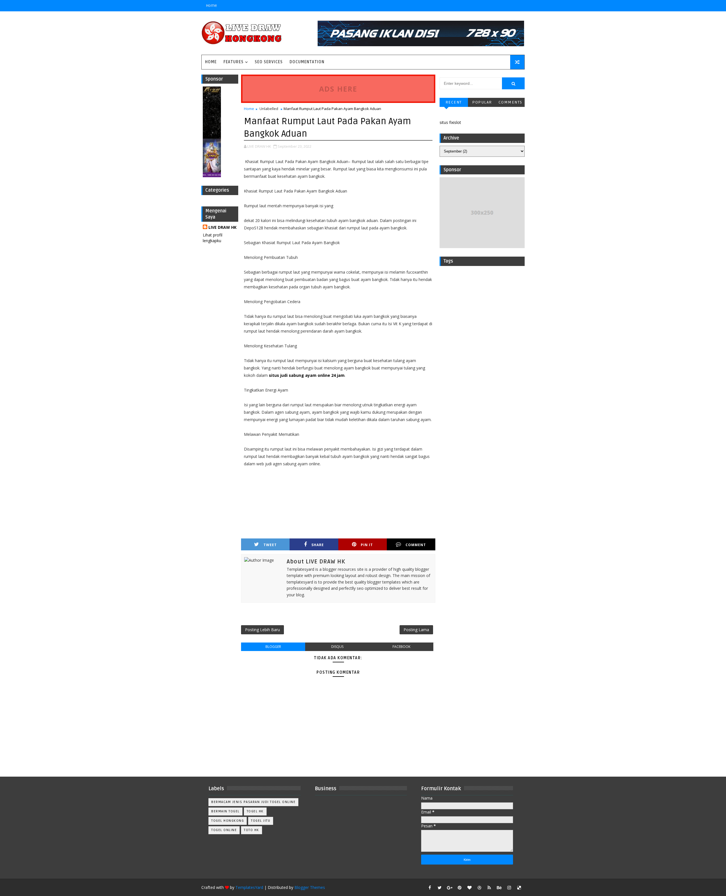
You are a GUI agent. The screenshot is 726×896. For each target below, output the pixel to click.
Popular (482, 102)
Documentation (307, 62)
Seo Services (269, 62)
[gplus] (449, 887)
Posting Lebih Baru (262, 629)
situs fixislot (450, 122)
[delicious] (519, 887)
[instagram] (509, 887)
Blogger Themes (309, 887)
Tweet (270, 544)
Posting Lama (416, 629)
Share (317, 544)
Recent (454, 102)
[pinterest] (459, 887)
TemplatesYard (249, 887)
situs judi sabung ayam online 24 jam (307, 375)
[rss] (489, 887)
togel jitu (260, 821)
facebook (401, 646)
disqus (337, 646)
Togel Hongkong (227, 821)
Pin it (367, 544)
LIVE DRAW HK (222, 227)
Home (211, 5)
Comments (510, 102)
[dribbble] (479, 887)
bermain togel (225, 811)
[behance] (499, 887)
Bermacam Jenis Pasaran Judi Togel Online (253, 802)
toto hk (251, 830)
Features (233, 62)
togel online (224, 830)
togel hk (255, 811)
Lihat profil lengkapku (212, 237)
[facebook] (429, 887)
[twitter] (439, 887)
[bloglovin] (469, 887)
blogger (273, 646)
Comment (416, 544)
